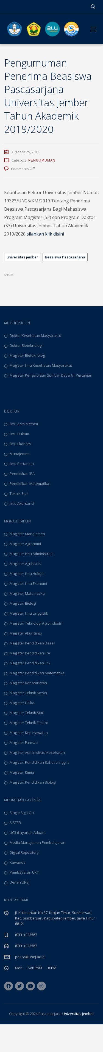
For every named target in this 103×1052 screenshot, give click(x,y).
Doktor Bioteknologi (26, 345)
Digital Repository (24, 852)
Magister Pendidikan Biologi (33, 782)
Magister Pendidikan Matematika (37, 672)
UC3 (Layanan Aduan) (27, 832)
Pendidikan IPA (22, 473)
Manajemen (20, 453)
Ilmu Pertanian (22, 463)
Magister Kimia (22, 772)
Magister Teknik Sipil (27, 712)
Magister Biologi (23, 603)
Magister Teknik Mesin (28, 692)
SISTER (15, 822)
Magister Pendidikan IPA (30, 653)
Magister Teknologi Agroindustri (36, 623)
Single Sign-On (22, 812)
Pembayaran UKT (24, 872)
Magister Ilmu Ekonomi (28, 583)
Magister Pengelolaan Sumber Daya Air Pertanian (51, 375)
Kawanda (18, 862)
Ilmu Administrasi (24, 423)
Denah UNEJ (19, 882)
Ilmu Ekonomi (21, 443)
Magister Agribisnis (25, 563)
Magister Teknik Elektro (29, 722)
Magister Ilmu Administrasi (31, 553)
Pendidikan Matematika (29, 483)
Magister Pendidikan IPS (30, 662)
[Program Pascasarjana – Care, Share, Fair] (43, 29)
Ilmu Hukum (19, 433)
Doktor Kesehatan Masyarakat (35, 335)
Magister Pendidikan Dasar (32, 643)
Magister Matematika (27, 593)
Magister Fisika (22, 702)
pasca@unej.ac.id (29, 956)
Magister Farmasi (24, 742)
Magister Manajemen (27, 533)
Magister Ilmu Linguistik (29, 613)
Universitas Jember (78, 1013)
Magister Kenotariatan (28, 682)
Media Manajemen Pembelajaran (37, 842)
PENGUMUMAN (41, 160)
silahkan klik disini (45, 234)
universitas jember (22, 257)
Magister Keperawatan (29, 732)
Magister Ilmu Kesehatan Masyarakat (41, 365)
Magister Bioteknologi (28, 355)
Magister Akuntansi (26, 633)
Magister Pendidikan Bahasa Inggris (39, 762)
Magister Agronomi (25, 543)
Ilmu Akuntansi (22, 503)
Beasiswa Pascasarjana (65, 257)
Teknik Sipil (19, 493)
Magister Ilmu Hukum (27, 573)
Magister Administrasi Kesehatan (37, 752)
